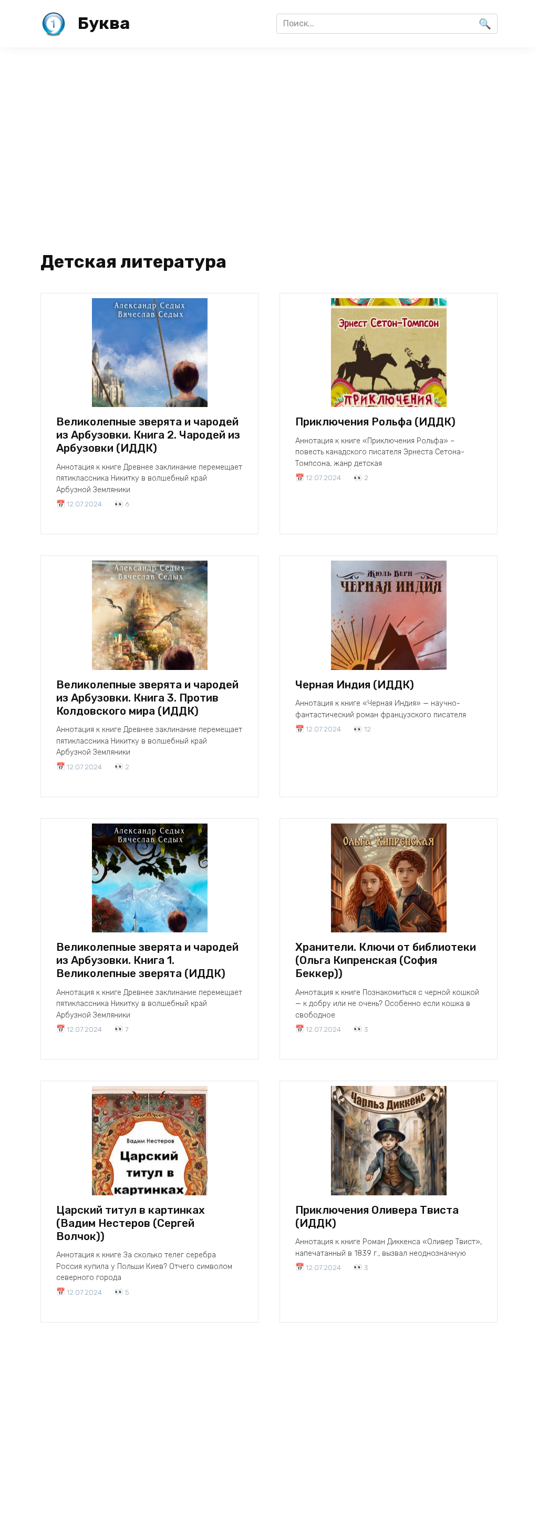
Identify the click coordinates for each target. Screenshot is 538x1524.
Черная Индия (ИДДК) (354, 684)
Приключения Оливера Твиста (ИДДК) (377, 1217)
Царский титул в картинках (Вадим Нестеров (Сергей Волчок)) (130, 1223)
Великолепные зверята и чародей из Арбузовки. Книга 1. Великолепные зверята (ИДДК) (147, 960)
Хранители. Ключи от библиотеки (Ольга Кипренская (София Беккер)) (385, 960)
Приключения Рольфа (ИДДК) (375, 421)
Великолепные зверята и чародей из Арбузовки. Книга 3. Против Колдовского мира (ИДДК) (147, 697)
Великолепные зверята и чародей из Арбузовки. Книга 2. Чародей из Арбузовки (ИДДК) (148, 434)
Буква (104, 23)
